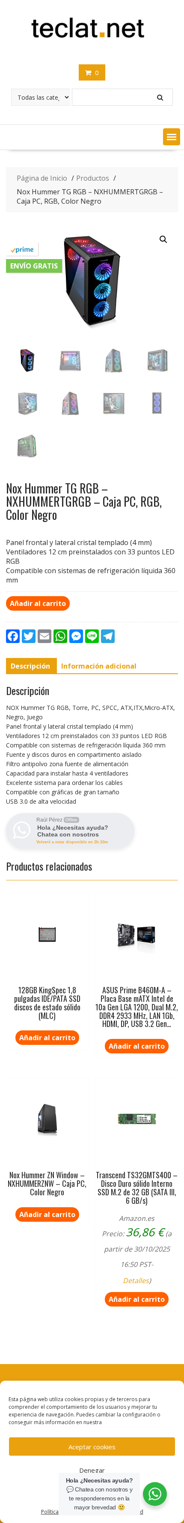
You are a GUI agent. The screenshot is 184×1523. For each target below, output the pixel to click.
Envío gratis (34, 266)
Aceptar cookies (92, 1446)
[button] (171, 136)
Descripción (30, 666)
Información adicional (99, 666)
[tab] (30, 666)
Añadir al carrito (38, 603)
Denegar (92, 1470)
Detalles (136, 1280)
